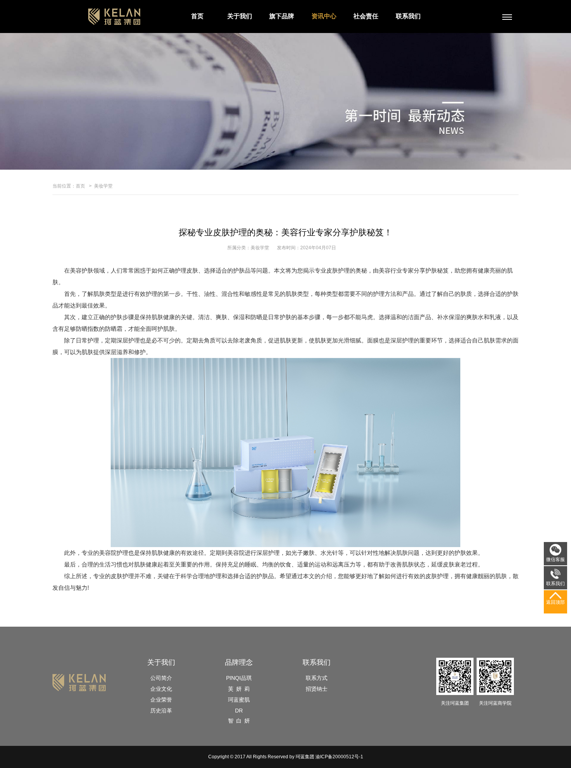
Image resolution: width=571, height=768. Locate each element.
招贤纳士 (316, 689)
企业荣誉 (161, 700)
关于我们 (239, 16)
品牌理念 (239, 662)
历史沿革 (161, 710)
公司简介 (161, 678)
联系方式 (316, 678)
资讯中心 (324, 16)
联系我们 (408, 16)
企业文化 (161, 689)
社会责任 (365, 16)
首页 (197, 16)
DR (238, 710)
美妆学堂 (103, 186)
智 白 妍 (239, 721)
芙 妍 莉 (239, 689)
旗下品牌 (281, 16)
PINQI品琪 (239, 678)
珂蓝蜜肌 (239, 700)
